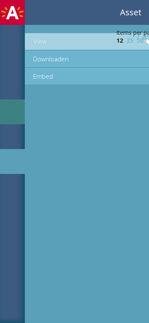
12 (119, 40)
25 (130, 40)
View (39, 41)
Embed (43, 76)
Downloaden (51, 59)
